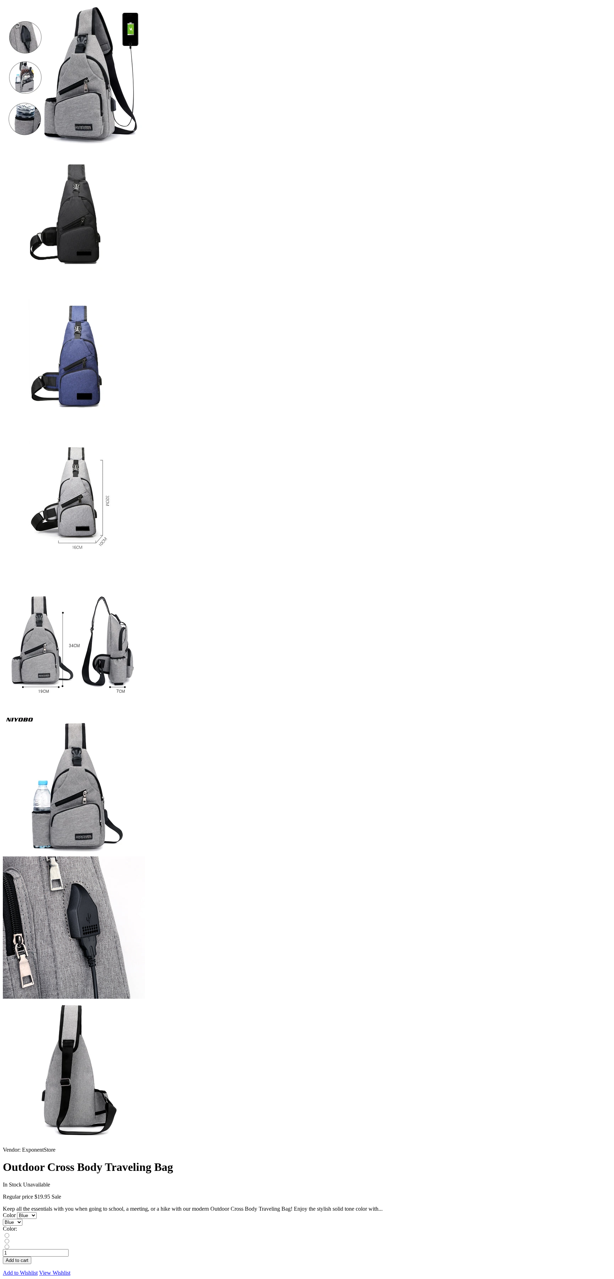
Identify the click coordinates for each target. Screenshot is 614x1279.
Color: (10, 1229)
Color (10, 1215)
